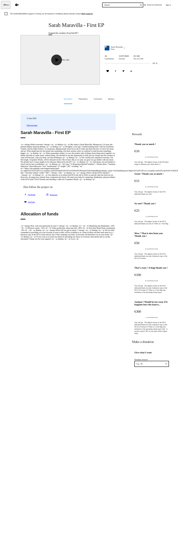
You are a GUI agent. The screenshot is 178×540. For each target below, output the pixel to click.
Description (68, 99)
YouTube (31, 202)
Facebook (31, 195)
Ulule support (87, 14)
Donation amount (141, 360)
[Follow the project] (108, 71)
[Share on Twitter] (123, 71)
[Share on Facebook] (115, 71)
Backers (111, 99)
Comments (98, 99)
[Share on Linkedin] (131, 71)
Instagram (53, 195)
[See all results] (141, 5)
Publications (83, 99)
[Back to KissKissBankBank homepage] (15, 5)
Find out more (32, 125)
